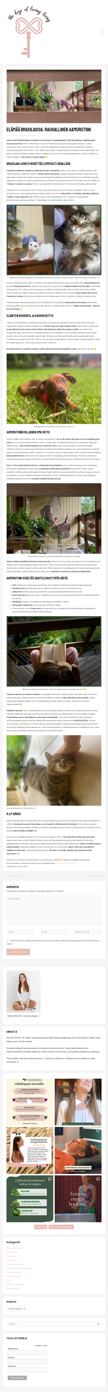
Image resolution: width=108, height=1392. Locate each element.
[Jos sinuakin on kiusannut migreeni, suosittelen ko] (78, 1150)
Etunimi (11, 1357)
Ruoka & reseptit (13, 1276)
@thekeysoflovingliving (65, 863)
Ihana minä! (11, 1256)
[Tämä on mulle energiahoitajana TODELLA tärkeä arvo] (78, 1198)
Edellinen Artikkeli (12, 876)
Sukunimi (12, 1366)
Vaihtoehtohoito (12, 1289)
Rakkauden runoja (13, 1272)
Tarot (8, 1280)
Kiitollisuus (10, 1260)
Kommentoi (12, 135)
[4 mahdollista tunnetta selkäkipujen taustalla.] (29, 1102)
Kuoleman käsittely (14, 1264)
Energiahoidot (12, 1252)
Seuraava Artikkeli (95, 876)
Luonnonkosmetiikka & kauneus (19, 1268)
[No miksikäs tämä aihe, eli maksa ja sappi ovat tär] (29, 1198)
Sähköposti (13, 1348)
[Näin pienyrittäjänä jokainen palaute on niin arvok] (29, 1150)
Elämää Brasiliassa (27, 135)
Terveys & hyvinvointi (15, 1284)
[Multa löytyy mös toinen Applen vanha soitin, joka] (78, 1102)
